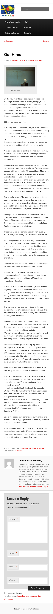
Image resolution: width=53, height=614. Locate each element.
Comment (13, 519)
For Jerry (27, 33)
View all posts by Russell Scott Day (33, 486)
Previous (8, 41)
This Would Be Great (12, 27)
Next (46, 41)
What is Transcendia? (13, 22)
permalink (18, 451)
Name (13, 553)
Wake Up (27, 27)
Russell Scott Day (35, 60)
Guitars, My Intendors (12, 33)
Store (27, 22)
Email (13, 566)
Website (12, 580)
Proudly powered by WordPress (26, 609)
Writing (25, 448)
